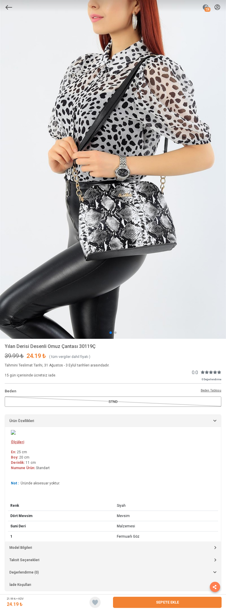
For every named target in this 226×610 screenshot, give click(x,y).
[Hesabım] (217, 7)
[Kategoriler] (9, 7)
